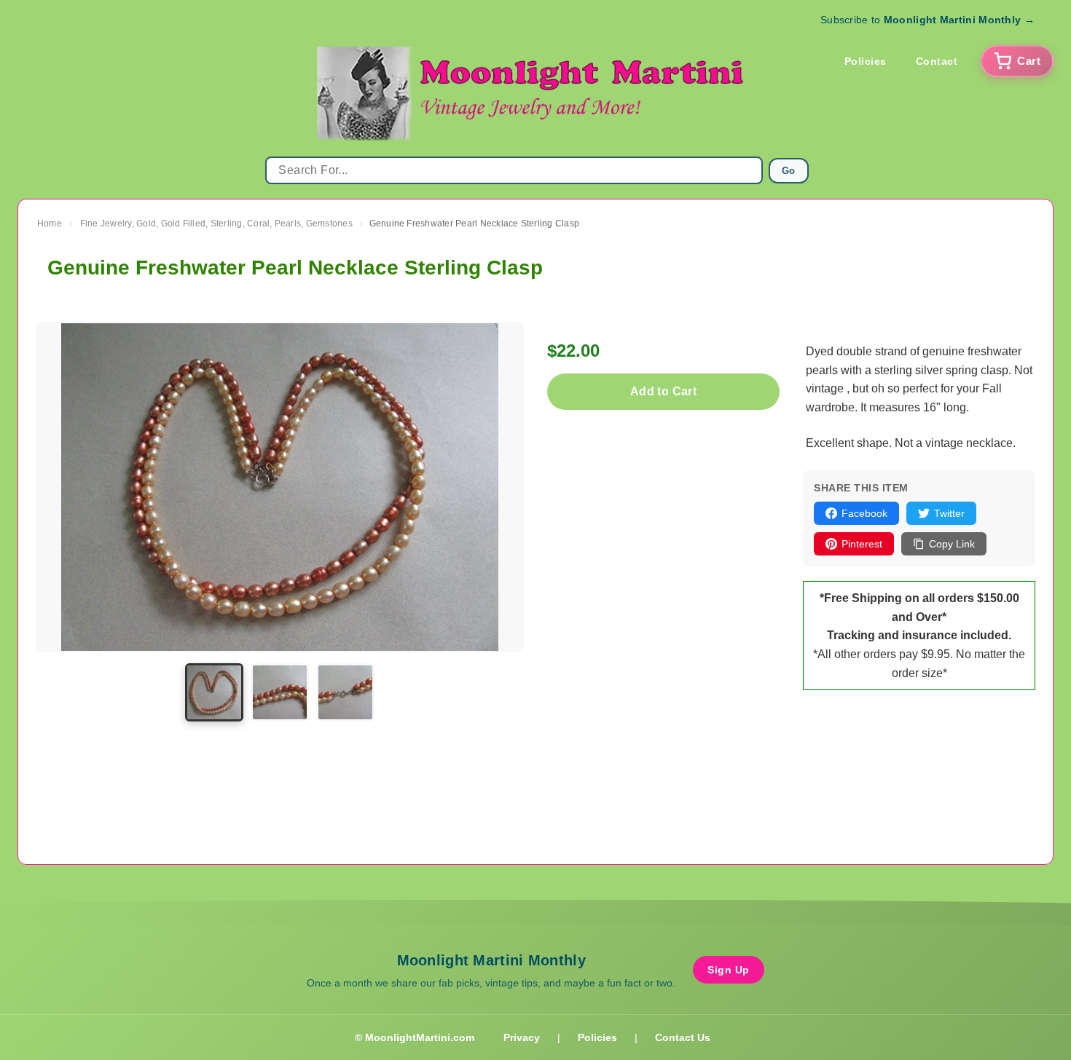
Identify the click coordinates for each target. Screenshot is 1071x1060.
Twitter (949, 513)
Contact (937, 61)
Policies (865, 61)
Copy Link (952, 544)
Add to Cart (663, 391)
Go (789, 170)
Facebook (864, 513)
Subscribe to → (927, 19)
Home (49, 223)
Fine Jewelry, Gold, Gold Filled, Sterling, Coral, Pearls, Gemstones (216, 223)
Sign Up (728, 970)
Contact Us (682, 1037)
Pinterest (862, 544)
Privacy (521, 1037)
